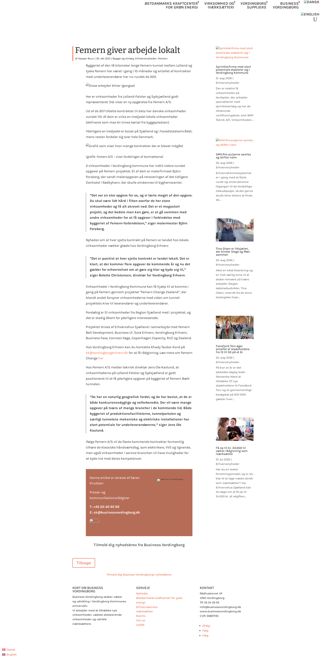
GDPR (140, 625)
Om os (140, 620)
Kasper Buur (86, 58)
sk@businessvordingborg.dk (117, 512)
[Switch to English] (310, 14)
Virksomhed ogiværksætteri (219, 5)
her (101, 358)
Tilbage (84, 563)
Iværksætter (144, 611)
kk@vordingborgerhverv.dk (107, 353)
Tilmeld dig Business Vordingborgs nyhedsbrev (139, 574)
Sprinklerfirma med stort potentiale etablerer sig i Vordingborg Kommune (233, 69)
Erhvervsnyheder (145, 58)
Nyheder (142, 593)
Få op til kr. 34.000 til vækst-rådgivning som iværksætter (232, 451)
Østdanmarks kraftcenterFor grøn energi (171, 5)
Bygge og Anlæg (123, 58)
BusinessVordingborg (286, 5)
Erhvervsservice (147, 607)
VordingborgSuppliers (253, 5)
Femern (163, 58)
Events (140, 616)
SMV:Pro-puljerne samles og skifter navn (233, 156)
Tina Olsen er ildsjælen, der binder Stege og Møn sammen (233, 251)
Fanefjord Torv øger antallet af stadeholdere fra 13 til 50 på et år (232, 349)
